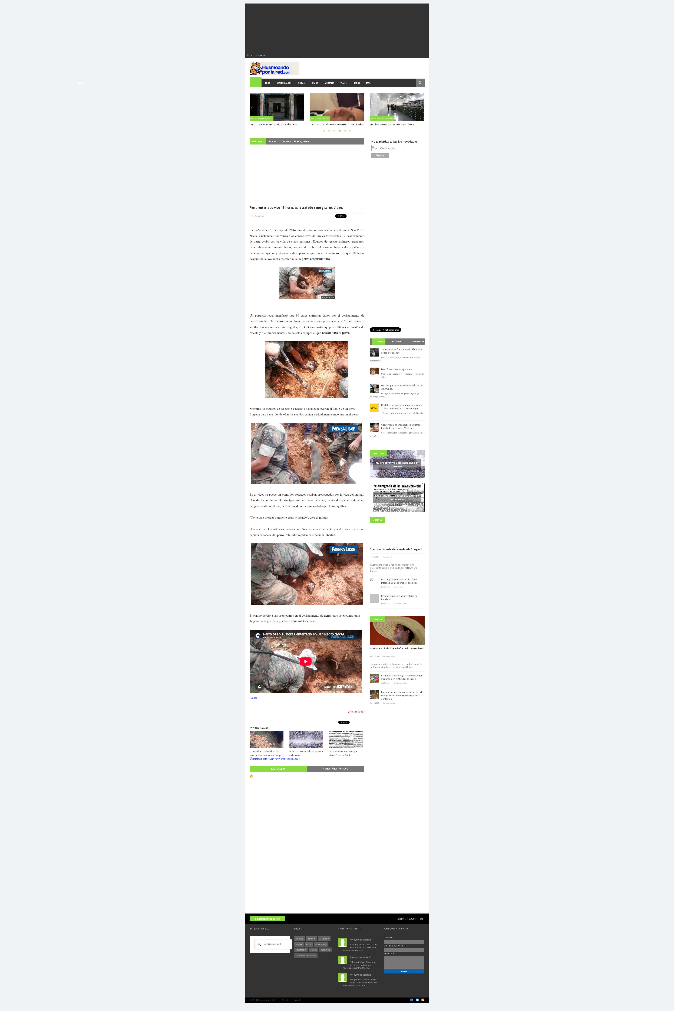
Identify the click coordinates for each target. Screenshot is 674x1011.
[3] (334, 131)
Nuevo (297, 141)
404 (421, 918)
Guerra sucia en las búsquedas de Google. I (396, 549)
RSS (422, 1000)
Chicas (301, 83)
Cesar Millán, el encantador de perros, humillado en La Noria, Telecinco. (401, 426)
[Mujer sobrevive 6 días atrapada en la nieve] (397, 107)
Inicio (250, 55)
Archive (402, 918)
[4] (340, 131)
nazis (308, 944)
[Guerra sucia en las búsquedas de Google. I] (397, 531)
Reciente (396, 341)
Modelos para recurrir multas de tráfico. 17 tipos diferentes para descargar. (402, 407)
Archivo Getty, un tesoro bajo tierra (332, 124)
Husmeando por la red (267, 919)
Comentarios (278, 769)
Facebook (411, 1000)
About (412, 918)
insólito (299, 938)
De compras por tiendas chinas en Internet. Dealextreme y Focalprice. (399, 581)
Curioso (377, 520)
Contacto (261, 55)
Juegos (356, 83)
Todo (267, 83)
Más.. (368, 83)
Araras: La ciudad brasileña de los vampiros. (397, 648)
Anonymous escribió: (361, 939)
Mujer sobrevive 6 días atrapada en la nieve (396, 124)
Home (256, 83)
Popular (380, 344)
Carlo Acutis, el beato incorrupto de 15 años (277, 124)
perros (313, 950)
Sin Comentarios (258, 216)
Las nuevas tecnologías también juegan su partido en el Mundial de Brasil (401, 677)
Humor (314, 83)
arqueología (321, 944)
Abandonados (284, 83)
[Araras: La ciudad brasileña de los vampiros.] (397, 630)
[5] (345, 131)
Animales (329, 83)
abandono (324, 938)
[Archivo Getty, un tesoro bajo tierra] (337, 107)
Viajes (343, 83)
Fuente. (253, 697)
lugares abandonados (306, 955)
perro (306, 141)
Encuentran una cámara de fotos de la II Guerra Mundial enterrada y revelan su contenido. (401, 695)
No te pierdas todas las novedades (394, 141)
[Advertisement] (337, 28)
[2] (329, 131)
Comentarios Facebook (335, 768)
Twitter (417, 1000)
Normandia (301, 950)
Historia (311, 938)
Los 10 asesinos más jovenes (396, 369)
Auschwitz (325, 950)
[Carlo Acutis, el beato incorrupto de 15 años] (277, 107)
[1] (324, 131)
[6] (350, 131)
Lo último (378, 453)
